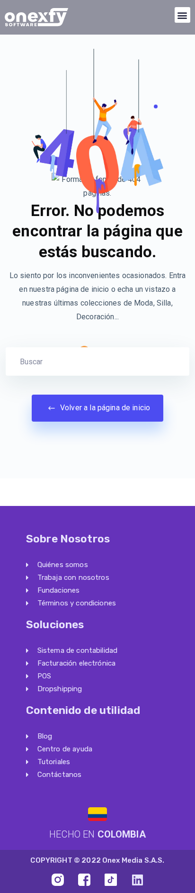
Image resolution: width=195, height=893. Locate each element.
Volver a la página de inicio (104, 407)
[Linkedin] (137, 880)
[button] (182, 15)
